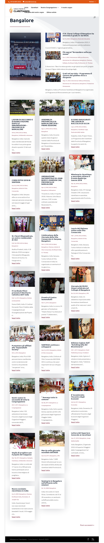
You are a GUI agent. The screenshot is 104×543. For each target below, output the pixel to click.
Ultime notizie (51, 12)
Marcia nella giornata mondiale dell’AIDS (50, 451)
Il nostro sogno (66, 7)
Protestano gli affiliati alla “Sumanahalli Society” (21, 347)
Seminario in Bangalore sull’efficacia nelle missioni (51, 483)
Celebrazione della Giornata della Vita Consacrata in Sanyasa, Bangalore (51, 238)
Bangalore (74, 39)
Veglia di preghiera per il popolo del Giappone (22, 453)
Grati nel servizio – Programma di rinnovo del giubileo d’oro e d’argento (77, 75)
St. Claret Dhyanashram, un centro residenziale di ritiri (22, 238)
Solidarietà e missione (25, 135)
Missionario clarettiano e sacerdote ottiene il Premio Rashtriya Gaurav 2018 (81, 177)
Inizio (26, 7)
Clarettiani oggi (83, 129)
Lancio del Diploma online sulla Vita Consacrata (79, 230)
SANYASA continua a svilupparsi (50, 346)
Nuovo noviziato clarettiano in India (20, 490)
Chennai (89, 60)
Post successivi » (87, 525)
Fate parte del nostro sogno (34, 12)
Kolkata (65, 63)
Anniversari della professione (79, 57)
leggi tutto (16, 152)
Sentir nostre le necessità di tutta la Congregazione (20, 399)
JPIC (58, 456)
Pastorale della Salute (77, 132)
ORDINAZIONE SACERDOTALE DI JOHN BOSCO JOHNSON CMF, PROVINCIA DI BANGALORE (51, 180)
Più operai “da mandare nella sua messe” (77, 53)
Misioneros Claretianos (18, 539)
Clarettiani (34, 7)
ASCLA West (23, 132)
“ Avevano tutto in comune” (49, 398)
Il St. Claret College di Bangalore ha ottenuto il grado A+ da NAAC (78, 34)
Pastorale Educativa (84, 39)
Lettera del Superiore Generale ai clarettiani (81, 434)
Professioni (81, 63)
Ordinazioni (52, 190)
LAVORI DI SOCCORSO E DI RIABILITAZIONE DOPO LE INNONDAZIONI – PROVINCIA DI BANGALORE (22, 124)
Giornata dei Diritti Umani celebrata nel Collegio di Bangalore (80, 288)
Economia (74, 405)
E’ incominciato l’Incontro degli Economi (78, 397)
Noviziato (25, 497)
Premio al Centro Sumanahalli (48, 298)
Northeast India (73, 63)
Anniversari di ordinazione (71, 60)
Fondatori (86, 353)
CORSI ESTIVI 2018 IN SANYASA (21, 181)
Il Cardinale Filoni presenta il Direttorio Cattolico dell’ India (21, 293)
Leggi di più (20, 67)
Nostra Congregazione (49, 7)
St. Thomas (89, 63)
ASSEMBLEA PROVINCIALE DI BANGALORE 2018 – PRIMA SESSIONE (50, 122)
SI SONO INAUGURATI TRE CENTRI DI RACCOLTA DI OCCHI (80, 121)
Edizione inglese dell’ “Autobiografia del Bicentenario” (80, 345)
